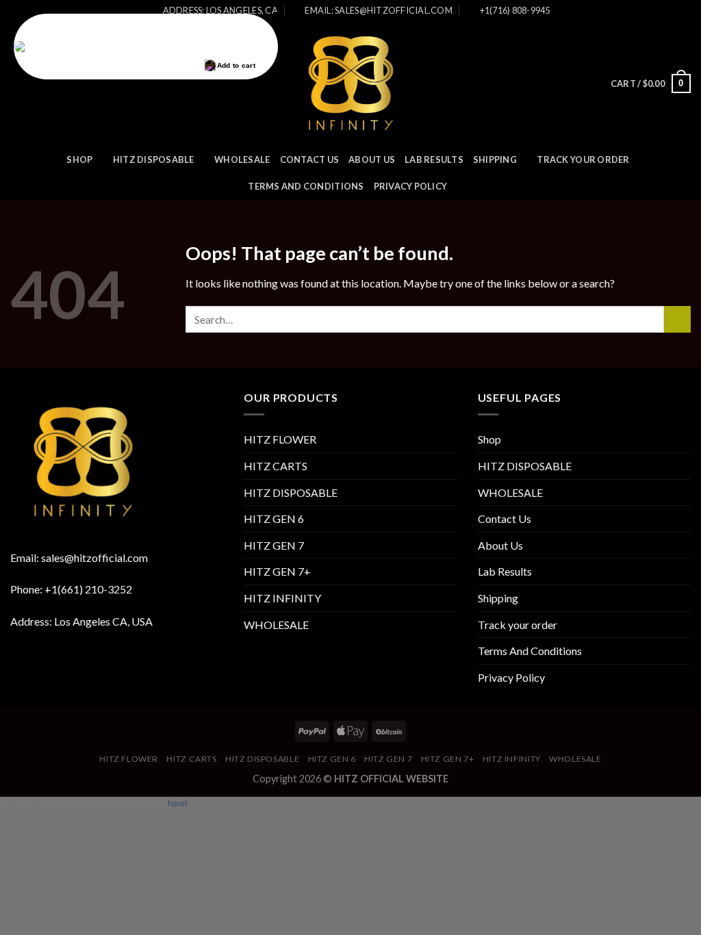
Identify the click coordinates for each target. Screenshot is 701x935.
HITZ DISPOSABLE (153, 159)
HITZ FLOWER (280, 439)
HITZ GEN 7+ (277, 571)
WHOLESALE (242, 159)
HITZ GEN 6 (274, 518)
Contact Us (310, 159)
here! (177, 803)
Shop (79, 159)
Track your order (583, 159)
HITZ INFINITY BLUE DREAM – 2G (167, 47)
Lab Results (434, 159)
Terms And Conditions (306, 186)
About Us (371, 159)
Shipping (495, 159)
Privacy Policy (411, 186)
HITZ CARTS (275, 465)
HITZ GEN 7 (274, 545)
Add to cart (236, 65)
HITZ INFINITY (282, 597)
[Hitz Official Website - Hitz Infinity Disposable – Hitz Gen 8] (350, 83)
